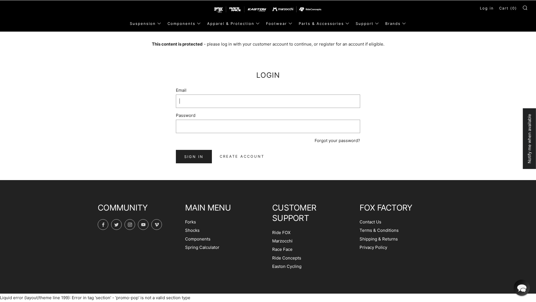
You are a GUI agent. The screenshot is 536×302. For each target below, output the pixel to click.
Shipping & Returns (379, 239)
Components (181, 23)
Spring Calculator (202, 247)
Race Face (282, 249)
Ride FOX (281, 232)
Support (365, 23)
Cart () (508, 8)
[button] (522, 288)
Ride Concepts (286, 258)
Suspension (143, 23)
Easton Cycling (287, 266)
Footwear (276, 23)
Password (185, 115)
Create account (242, 156)
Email (181, 90)
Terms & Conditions (379, 230)
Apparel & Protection (230, 23)
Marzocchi (282, 241)
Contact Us (370, 222)
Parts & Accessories (321, 23)
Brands (393, 23)
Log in (487, 8)
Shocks (192, 230)
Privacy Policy (373, 247)
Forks (190, 222)
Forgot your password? (337, 140)
